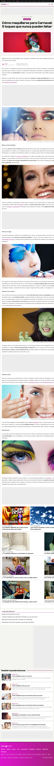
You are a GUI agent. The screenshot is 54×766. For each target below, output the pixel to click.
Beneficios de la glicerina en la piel (10, 614)
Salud (39, 1)
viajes (49, 754)
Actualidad (9, 1)
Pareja (30, 1)
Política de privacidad (13, 757)
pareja (24, 754)
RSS (31, 757)
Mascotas (34, 1)
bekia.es (3, 754)
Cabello (8, 749)
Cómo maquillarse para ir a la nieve (22, 676)
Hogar (48, 1)
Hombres (38, 749)
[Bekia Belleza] (5, 4)
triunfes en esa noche (10, 82)
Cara (18, 749)
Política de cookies (24, 757)
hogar (43, 754)
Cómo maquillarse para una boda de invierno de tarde (27, 695)
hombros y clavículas (13, 206)
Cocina (21, 1)
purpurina (20, 204)
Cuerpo (14, 749)
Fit (50, 1)
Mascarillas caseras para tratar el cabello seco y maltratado (17, 619)
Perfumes (3, 751)
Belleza (17, 1)
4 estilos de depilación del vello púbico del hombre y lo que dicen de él (19, 616)
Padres (25, 1)
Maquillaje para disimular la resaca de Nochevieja (26, 715)
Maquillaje (30, 16)
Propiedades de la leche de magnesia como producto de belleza (18, 622)
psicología (38, 754)
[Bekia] (3, 1)
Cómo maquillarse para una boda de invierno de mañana (28, 705)
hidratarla (36, 422)
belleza (11, 754)
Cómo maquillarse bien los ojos (21, 685)
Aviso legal (3, 757)
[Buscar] (49, 4)
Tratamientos (24, 749)
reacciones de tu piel (8, 239)
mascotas (29, 754)
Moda (13, 1)
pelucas (49, 478)
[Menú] (52, 4)
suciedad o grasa (34, 382)
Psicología (43, 1)
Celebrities (45, 749)
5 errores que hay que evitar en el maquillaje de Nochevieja (28, 724)
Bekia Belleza (24, 16)
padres (20, 754)
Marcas (3, 749)
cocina (16, 754)
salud (33, 754)
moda (7, 754)
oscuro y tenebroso (22, 156)
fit (46, 754)
